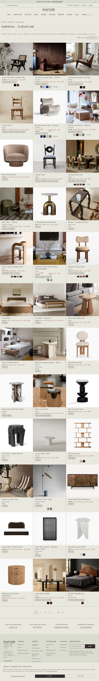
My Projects (36, 648)
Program (87, 14)
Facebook (63, 647)
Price (42, 34)
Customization (82, 34)
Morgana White (81, 554)
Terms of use (36, 658)
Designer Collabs (23, 653)
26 (58, 612)
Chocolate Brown (44, 136)
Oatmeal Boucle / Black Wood (75, 184)
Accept (49, 676)
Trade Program (51, 650)
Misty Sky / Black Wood (83, 184)
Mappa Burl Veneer (82, 603)
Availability (62, 34)
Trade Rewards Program (51, 654)
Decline (81, 676)
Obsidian (48, 603)
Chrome (51, 509)
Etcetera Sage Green (50, 136)
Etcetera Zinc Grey (41, 87)
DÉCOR (43, 14)
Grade (92, 34)
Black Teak (15, 85)
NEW (9, 14)
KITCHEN (52, 14)
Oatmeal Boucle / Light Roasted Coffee (78, 184)
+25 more (55, 87)
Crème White (44, 87)
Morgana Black (84, 554)
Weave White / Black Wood (21, 276)
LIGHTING (28, 14)
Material (27, 34)
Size (20, 34)
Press (19, 647)
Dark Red (51, 603)
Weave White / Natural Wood (18, 276)
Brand (34, 34)
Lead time (71, 34)
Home (3, 22)
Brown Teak (18, 85)
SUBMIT (90, 646)
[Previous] (4, 2)
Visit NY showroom (73, 5)
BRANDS (61, 14)
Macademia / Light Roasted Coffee (80, 184)
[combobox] (14, 5)
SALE (77, 14)
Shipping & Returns (35, 654)
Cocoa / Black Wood (87, 276)
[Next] (95, 2)
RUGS (36, 14)
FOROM (69, 14)
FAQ (47, 647)
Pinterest (63, 650)
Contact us (49, 644)
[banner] (49, 1)
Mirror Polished (48, 280)
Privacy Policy (52, 671)
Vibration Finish (51, 280)
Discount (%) (51, 34)
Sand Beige (50, 87)
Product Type (5, 34)
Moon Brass (48, 509)
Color (14, 34)
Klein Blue (47, 87)
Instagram (63, 644)
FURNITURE (17, 14)
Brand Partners (23, 650)
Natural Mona (81, 461)
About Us (21, 644)
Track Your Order (37, 651)
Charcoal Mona (84, 461)
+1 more (88, 184)
